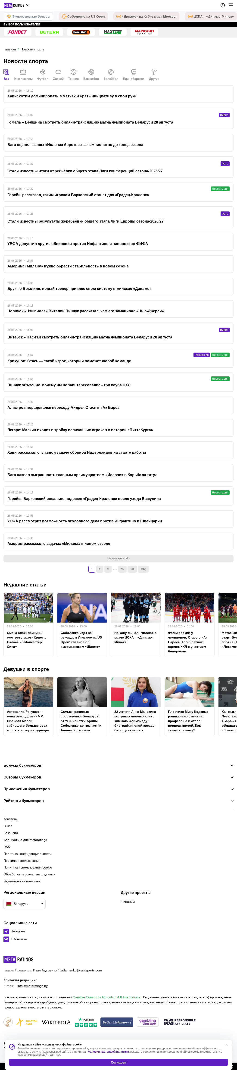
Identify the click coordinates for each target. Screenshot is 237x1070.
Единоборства (133, 79)
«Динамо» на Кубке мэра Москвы (149, 16)
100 (132, 569)
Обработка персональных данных (29, 874)
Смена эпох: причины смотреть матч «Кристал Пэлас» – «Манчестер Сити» (27, 639)
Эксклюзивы (23, 79)
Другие (154, 79)
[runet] (8, 1022)
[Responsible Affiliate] (179, 1022)
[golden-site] (26, 1022)
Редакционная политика (21, 881)
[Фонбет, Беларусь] (17, 32)
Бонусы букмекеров (22, 765)
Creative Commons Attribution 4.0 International (107, 997)
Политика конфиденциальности (27, 854)
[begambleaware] (117, 1022)
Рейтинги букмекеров (23, 801)
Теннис (73, 79)
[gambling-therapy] (148, 1022)
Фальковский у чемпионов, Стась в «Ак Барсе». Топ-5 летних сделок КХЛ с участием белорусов (187, 642)
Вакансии (10, 833)
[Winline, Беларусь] (81, 32)
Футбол (42, 79)
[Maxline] (112, 32)
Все (6, 79)
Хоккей (58, 79)
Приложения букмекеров (26, 789)
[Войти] (222, 5)
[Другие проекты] (17, 5)
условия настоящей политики (108, 1051)
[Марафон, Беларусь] (144, 32)
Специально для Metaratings (25, 840)
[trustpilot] (86, 1022)
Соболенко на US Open (86, 16)
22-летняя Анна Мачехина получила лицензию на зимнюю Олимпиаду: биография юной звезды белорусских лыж (135, 721)
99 (122, 569)
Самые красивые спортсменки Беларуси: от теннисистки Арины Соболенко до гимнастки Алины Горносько (81, 721)
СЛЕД (143, 569)
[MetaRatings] (18, 959)
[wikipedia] (56, 1022)
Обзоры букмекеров (22, 777)
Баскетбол (91, 79)
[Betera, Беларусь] (49, 32)
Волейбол (110, 79)
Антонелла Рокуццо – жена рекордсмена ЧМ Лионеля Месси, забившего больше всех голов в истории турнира (28, 721)
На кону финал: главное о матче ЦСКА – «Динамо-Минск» (135, 637)
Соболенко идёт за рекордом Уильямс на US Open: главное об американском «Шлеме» (81, 639)
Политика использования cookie (27, 867)
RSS (6, 847)
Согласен (118, 1062)
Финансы (128, 901)
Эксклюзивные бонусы (31, 16)
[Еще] (231, 5)
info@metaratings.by (32, 986)
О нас (7, 826)
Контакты (10, 819)
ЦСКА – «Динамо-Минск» (213, 16)
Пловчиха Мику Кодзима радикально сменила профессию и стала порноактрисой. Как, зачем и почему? (188, 721)
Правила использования (22, 860)
